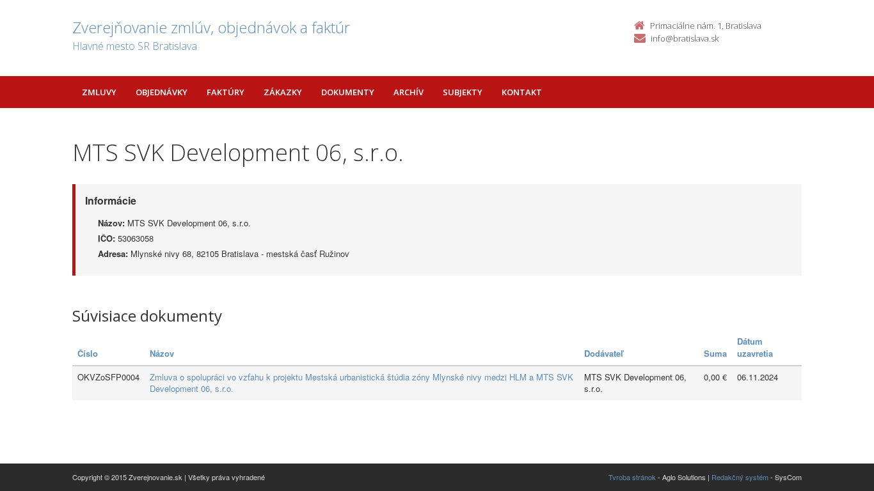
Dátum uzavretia (755, 347)
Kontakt (522, 92)
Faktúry (225, 92)
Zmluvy (99, 92)
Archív (408, 92)
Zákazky (283, 92)
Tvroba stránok (632, 477)
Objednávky (161, 92)
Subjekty (462, 92)
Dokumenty (347, 92)
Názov (162, 353)
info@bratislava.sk (685, 38)
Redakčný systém (739, 477)
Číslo (87, 353)
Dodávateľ (603, 353)
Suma (715, 353)
